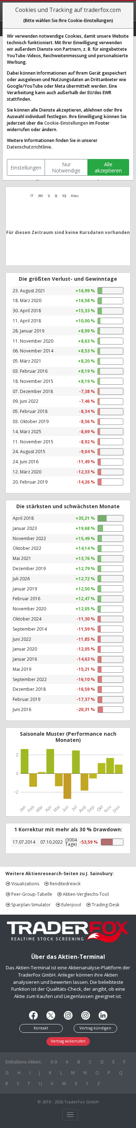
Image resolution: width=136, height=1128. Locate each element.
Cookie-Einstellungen (66, 123)
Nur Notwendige (66, 167)
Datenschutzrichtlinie (29, 147)
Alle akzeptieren (108, 167)
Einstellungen (26, 167)
